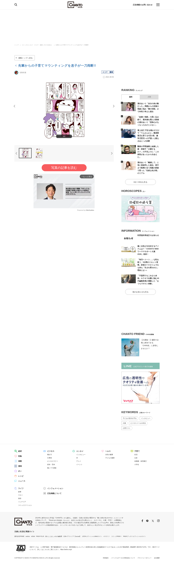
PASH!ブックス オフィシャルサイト (134, 536)
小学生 (136, 464)
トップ (16, 45)
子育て (137, 451)
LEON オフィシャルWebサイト (92, 536)
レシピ (21, 476)
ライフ (21, 488)
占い (20, 471)
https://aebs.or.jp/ (66, 549)
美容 (19, 498)
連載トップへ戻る (25, 58)
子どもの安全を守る (130, 418)
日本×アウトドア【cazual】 (72, 536)
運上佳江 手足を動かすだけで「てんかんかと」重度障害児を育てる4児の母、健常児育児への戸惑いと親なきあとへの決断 (148, 135)
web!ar (28, 536)
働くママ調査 (51, 468)
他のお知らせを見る (140, 292)
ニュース (21, 481)
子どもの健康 (110, 458)
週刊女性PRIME (19, 536)
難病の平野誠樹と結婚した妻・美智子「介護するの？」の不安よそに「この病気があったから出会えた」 (148, 151)
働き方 (49, 454)
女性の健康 (109, 454)
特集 (20, 456)
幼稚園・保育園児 (140, 461)
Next (114, 106)
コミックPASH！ (116, 536)
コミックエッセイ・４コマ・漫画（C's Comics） (37, 45)
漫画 (20, 466)
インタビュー (145, 418)
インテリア (22, 502)
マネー (20, 495)
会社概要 (157, 558)
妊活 (135, 454)
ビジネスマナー (52, 461)
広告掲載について (54, 493)
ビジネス (50, 451)
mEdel (33, 536)
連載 (20, 461)
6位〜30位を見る (140, 182)
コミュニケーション (25, 505)
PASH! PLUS (40, 536)
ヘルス (108, 451)
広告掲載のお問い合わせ (142, 5)
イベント (79, 464)
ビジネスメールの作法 (138, 423)
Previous (14, 106)
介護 (124, 423)
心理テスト (126, 428)
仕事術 (49, 458)
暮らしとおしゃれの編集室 (53, 536)
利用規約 (106, 558)
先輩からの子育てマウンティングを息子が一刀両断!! (72, 45)
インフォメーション (55, 488)
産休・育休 (51, 464)
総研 (20, 451)
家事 (19, 492)
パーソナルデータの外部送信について (123, 558)
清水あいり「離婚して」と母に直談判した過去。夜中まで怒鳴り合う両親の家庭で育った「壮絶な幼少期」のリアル (148, 167)
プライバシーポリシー (144, 558)
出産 (135, 458)
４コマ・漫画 (107, 72)
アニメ (78, 461)
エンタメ (79, 451)
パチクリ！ (106, 536)
